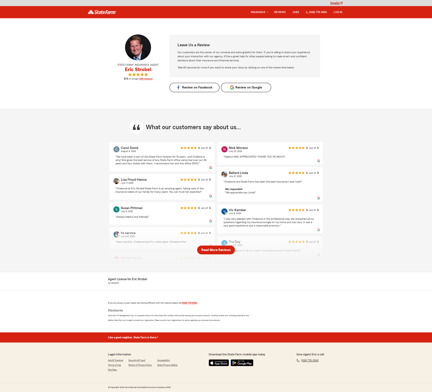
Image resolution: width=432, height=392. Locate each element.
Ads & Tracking (115, 360)
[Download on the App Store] (219, 362)
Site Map (112, 370)
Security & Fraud (136, 360)
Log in (338, 12)
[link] (102, 12)
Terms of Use (114, 365)
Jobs (295, 12)
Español (335, 3)
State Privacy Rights (167, 365)
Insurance (258, 12)
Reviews (280, 12)
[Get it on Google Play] (242, 362)
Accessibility (163, 360)
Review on (197, 87)
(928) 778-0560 (318, 12)
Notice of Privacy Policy (140, 365)
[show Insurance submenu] (266, 12)
